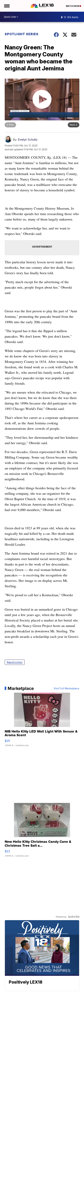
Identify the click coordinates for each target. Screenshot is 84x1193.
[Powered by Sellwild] (73, 916)
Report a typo (14, 662)
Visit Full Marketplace (66, 688)
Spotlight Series (21, 34)
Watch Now (73, 6)
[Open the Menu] (6, 6)
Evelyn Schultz (28, 139)
